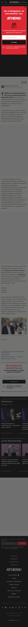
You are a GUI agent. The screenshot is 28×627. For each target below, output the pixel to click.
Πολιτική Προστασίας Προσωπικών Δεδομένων (15, 47)
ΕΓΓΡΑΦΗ (14, 42)
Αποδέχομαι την (15, 47)
